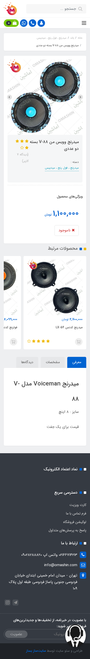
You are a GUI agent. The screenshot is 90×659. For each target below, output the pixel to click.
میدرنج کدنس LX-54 (69, 327)
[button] (41, 23)
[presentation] (80, 97)
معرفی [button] (76, 362)
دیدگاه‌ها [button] (27, 362)
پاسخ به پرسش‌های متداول (67, 530)
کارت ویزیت (78, 505)
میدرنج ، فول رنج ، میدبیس (62, 167)
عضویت (16, 634)
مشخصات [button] (53, 362)
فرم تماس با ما (76, 513)
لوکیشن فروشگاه (74, 522)
